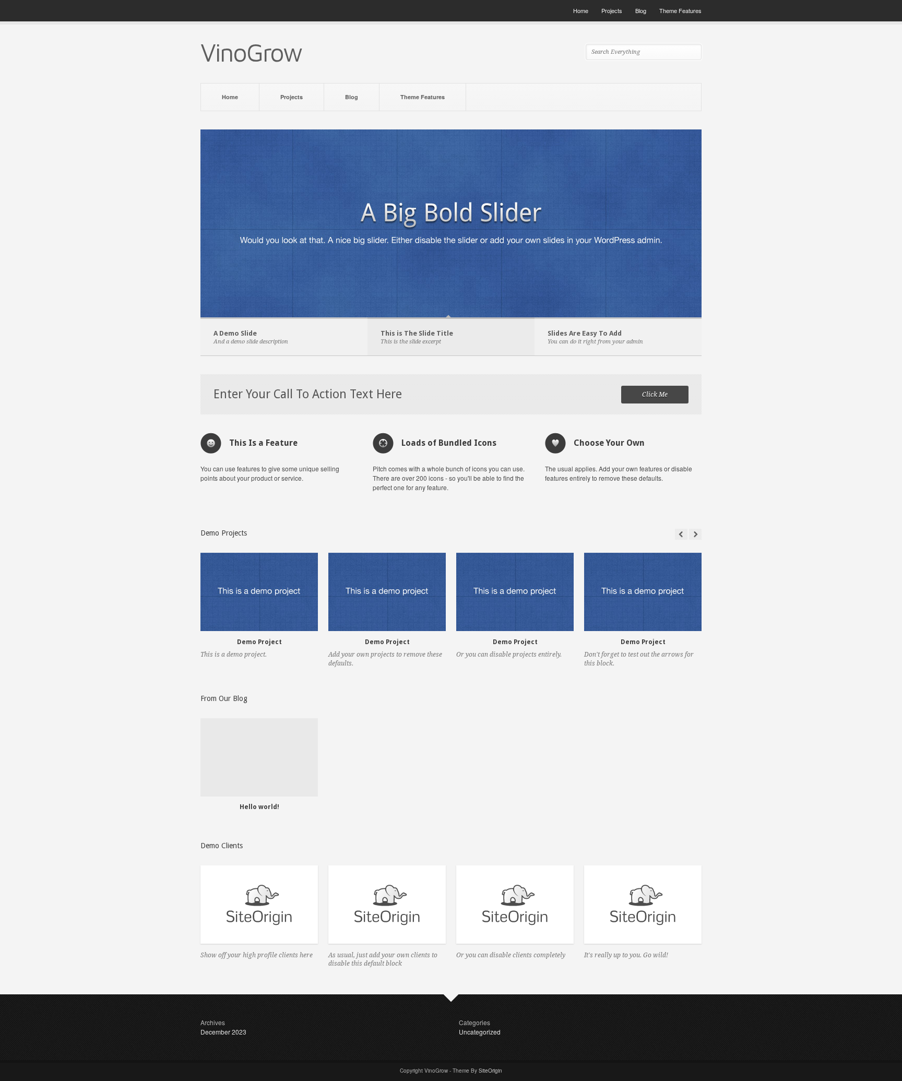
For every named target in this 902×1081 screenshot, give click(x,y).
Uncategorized (480, 1031)
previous (681, 534)
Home (580, 10)
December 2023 (223, 1031)
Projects (611, 10)
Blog (640, 10)
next (695, 534)
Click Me (655, 394)
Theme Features (680, 10)
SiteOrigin (490, 1070)
